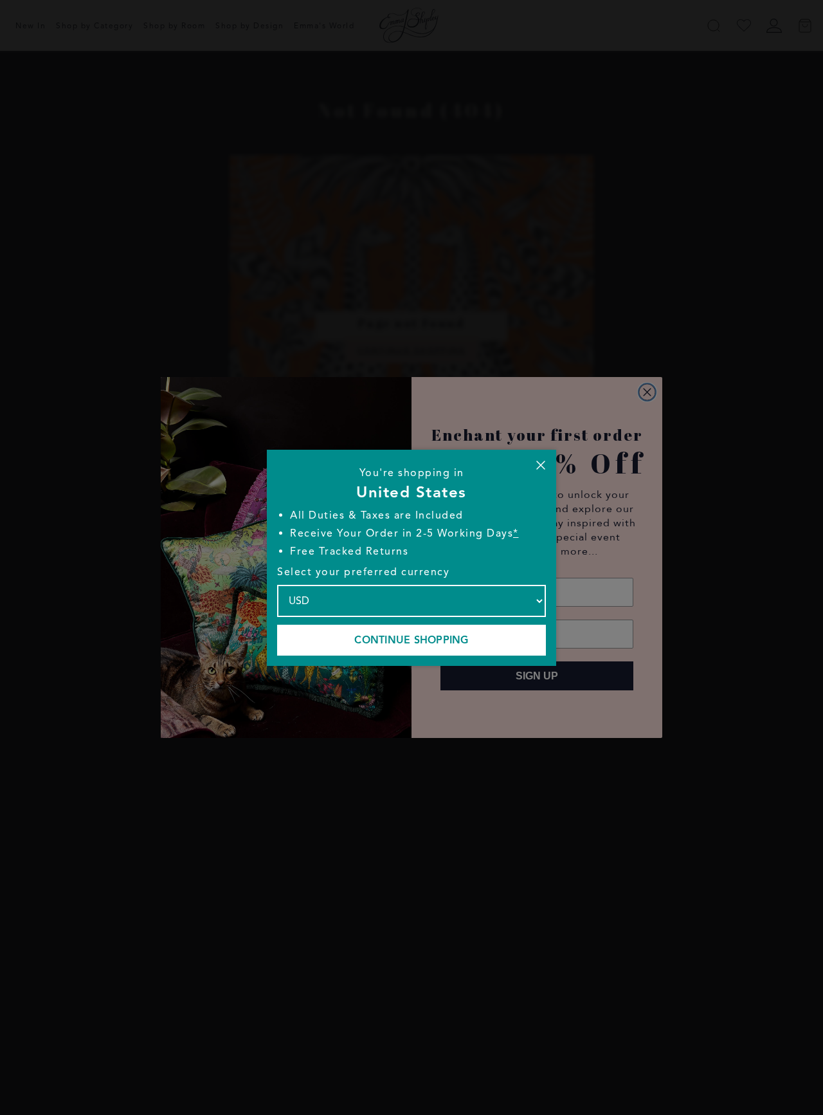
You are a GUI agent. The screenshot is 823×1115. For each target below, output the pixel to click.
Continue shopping (411, 640)
